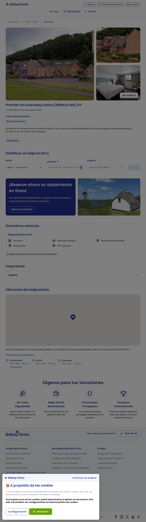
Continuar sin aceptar (84, 478)
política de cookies (68, 502)
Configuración (17, 511)
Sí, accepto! (40, 511)
